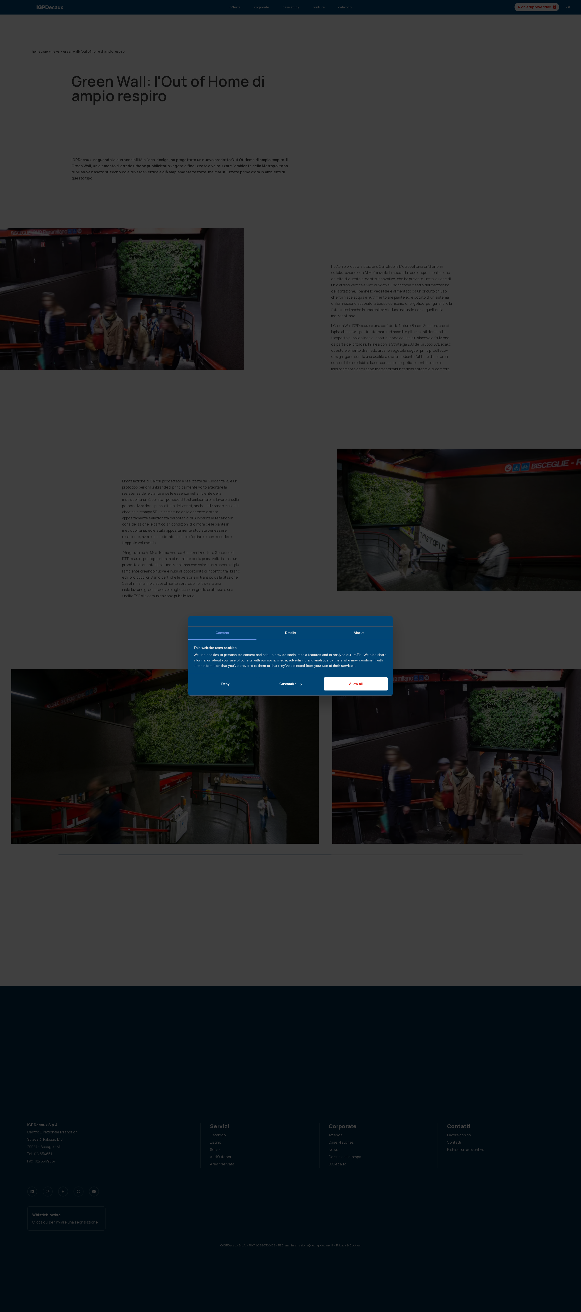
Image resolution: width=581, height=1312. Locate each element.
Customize (287, 684)
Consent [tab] (222, 633)
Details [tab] (290, 633)
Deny (225, 684)
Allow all (356, 684)
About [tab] (359, 633)
